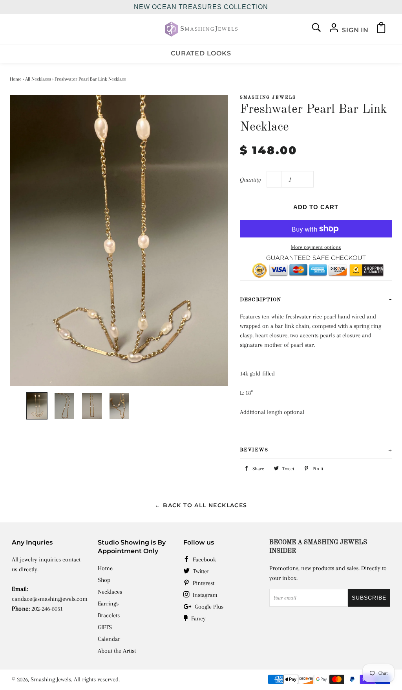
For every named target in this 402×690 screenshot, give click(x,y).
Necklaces (110, 591)
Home (16, 79)
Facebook (203, 559)
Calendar (109, 638)
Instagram (204, 594)
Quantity (250, 179)
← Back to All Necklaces (201, 505)
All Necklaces (38, 79)
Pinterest (202, 583)
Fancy (198, 618)
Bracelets (109, 615)
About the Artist (117, 650)
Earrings (108, 603)
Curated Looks (201, 53)
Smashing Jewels (51, 679)
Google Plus (208, 606)
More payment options (316, 247)
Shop (104, 579)
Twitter (200, 571)
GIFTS (105, 627)
